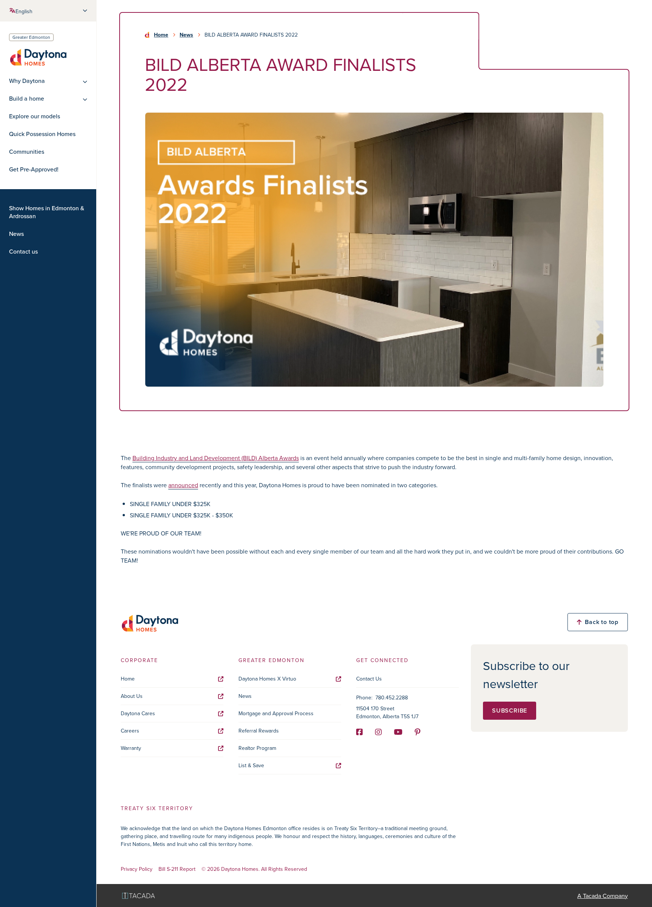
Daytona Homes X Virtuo (267, 678)
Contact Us (369, 678)
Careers (130, 730)
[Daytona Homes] (37, 56)
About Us (132, 696)
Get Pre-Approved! (33, 169)
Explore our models (34, 116)
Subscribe (509, 710)
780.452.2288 (391, 697)
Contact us (23, 251)
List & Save (251, 765)
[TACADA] (138, 895)
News (16, 234)
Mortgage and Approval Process (276, 713)
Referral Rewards (258, 730)
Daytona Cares (138, 713)
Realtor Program (257, 748)
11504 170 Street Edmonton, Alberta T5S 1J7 (387, 712)
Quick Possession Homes (42, 134)
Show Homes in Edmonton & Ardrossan (46, 212)
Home (161, 34)
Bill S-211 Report (176, 869)
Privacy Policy (136, 869)
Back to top (601, 622)
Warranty (131, 748)
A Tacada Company (602, 896)
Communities (26, 152)
